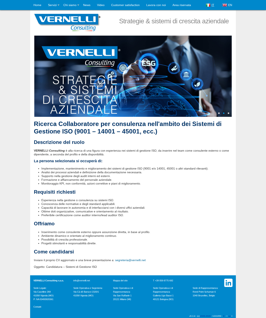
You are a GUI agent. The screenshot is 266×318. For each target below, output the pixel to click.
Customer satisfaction (125, 5)
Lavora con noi (156, 5)
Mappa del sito (120, 280)
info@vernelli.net (81, 280)
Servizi (52, 5)
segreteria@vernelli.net (130, 260)
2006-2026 (205, 316)
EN (230, 5)
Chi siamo (69, 5)
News (86, 5)
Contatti (37, 307)
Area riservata (181, 5)
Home (37, 5)
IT (213, 5)
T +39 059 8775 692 (163, 280)
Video (101, 5)
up (229, 316)
